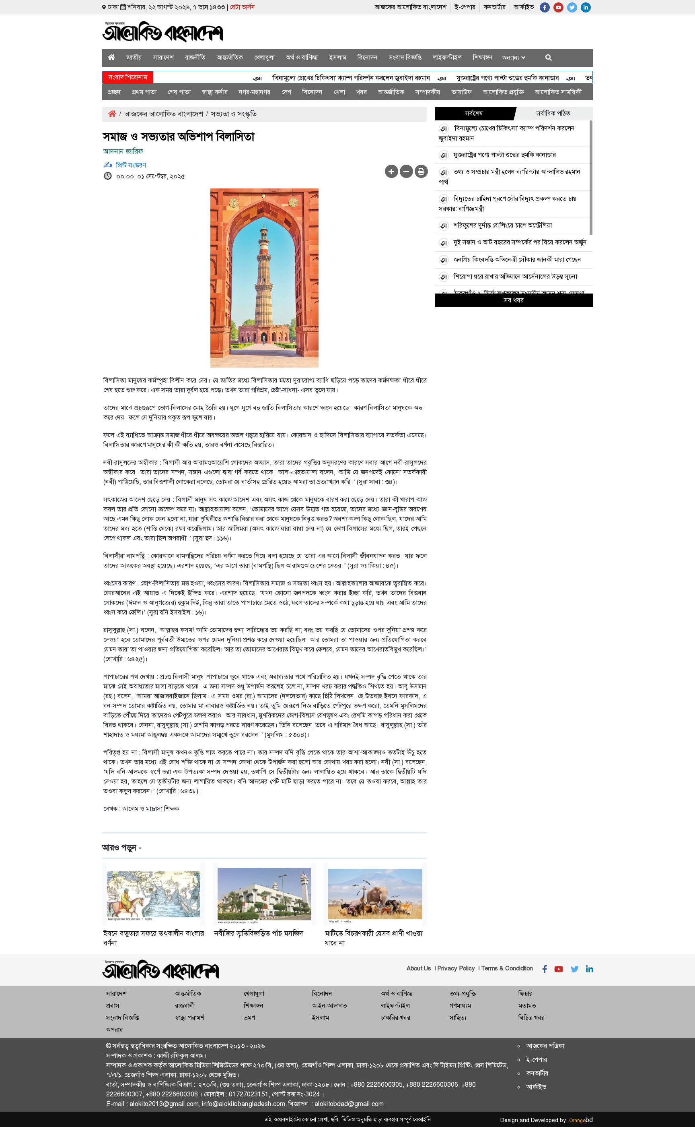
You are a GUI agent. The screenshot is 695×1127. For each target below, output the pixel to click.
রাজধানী (185, 1005)
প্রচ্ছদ (114, 92)
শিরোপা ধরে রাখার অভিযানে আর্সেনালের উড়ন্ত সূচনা (515, 276)
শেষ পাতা (179, 92)
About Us (419, 968)
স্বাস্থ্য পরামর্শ (189, 1017)
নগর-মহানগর (254, 92)
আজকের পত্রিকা (545, 1046)
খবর (361, 92)
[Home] (111, 57)
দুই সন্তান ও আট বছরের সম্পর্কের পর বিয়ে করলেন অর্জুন (520, 242)
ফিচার (525, 993)
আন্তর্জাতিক (230, 57)
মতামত (527, 1005)
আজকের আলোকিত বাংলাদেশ (410, 7)
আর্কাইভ (524, 7)
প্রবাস (112, 1005)
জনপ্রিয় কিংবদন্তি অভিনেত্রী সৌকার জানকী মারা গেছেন (517, 259)
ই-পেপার (465, 7)
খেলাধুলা (264, 57)
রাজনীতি (195, 57)
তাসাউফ (462, 92)
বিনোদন (368, 57)
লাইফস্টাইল (447, 57)
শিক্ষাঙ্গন (483, 57)
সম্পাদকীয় (427, 92)
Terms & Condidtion (507, 968)
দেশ (286, 92)
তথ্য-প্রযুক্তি (463, 993)
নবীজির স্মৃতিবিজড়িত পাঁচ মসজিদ (258, 933)
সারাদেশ (163, 57)
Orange (581, 1120)
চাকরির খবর (395, 1017)
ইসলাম (337, 57)
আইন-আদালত (329, 1005)
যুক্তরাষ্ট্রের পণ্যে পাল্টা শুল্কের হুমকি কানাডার (491, 78)
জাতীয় (134, 57)
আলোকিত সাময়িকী (558, 92)
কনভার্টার (495, 7)
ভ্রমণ (249, 1017)
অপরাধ (114, 1030)
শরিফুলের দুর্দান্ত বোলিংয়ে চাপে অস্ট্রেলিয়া (503, 225)
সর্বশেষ (474, 113)
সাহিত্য (458, 1017)
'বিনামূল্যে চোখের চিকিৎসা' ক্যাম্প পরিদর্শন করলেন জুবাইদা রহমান (334, 78)
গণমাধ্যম (460, 1005)
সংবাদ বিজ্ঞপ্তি (405, 57)
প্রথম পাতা (144, 92)
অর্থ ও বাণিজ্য (302, 57)
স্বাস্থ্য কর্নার (215, 92)
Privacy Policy (456, 968)
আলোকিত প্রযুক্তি (503, 92)
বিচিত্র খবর (531, 1017)
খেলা (339, 92)
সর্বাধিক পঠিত (553, 113)
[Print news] (421, 171)
